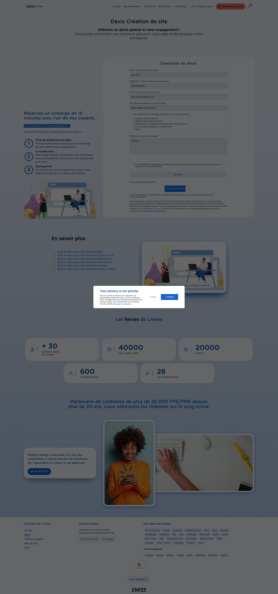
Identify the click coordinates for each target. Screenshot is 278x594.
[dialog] (139, 297)
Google (117, 304)
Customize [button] (153, 297)
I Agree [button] (169, 297)
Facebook (126, 304)
